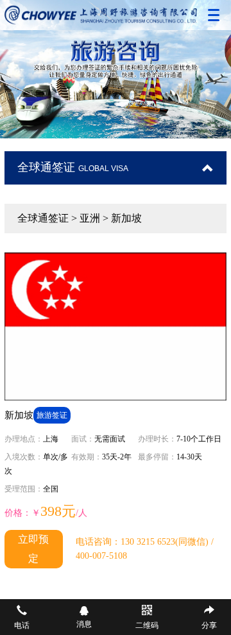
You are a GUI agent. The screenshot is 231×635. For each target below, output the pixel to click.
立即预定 (33, 549)
